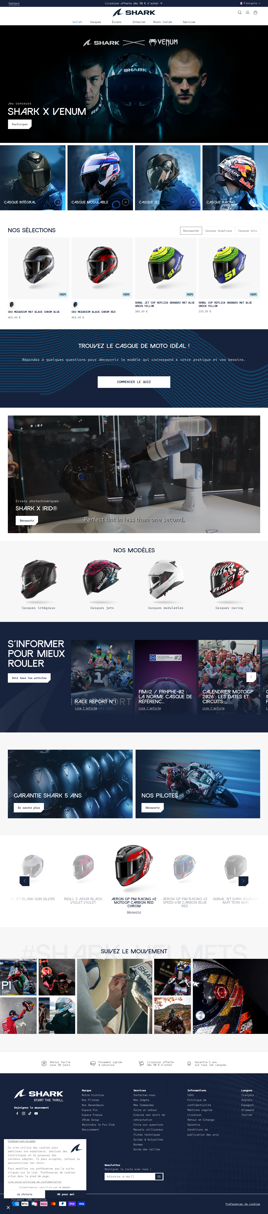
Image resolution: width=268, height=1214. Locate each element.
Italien (246, 1115)
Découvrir (134, 912)
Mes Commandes (143, 1105)
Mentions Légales (199, 1110)
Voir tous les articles (29, 678)
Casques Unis (247, 230)
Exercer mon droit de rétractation (149, 1117)
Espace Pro (90, 1110)
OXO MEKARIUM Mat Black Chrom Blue (34, 312)
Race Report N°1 (95, 702)
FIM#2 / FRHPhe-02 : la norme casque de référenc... (165, 697)
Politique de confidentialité (199, 1102)
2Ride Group (90, 1119)
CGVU (190, 1095)
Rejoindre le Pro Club (98, 1124)
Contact (14, 3)
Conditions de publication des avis (203, 1132)
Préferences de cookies (243, 1204)
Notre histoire (93, 1095)
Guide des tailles (146, 1149)
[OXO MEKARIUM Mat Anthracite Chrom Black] (12, 305)
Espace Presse (92, 1115)
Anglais (246, 1100)
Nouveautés (191, 230)
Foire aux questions (148, 1124)
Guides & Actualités (148, 1139)
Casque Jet (149, 202)
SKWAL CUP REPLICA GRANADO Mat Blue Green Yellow (225, 304)
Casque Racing (220, 202)
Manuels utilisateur (148, 1129)
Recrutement (90, 1129)
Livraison (194, 1115)
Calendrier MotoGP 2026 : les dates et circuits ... (227, 697)
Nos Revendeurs (93, 1105)
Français (247, 1095)
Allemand (247, 1110)
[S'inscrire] (159, 1176)
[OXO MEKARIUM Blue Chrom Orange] (75, 305)
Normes (138, 1144)
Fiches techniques (146, 1134)
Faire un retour (145, 1110)
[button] (97, 21)
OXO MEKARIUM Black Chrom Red (93, 312)
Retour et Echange (200, 1119)
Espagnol (247, 1105)
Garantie (193, 1124)
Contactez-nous (144, 1095)
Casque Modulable (89, 202)
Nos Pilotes (90, 1100)
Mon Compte (141, 1100)
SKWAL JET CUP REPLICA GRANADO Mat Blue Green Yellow (165, 304)
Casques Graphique (218, 230)
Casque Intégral (20, 202)
